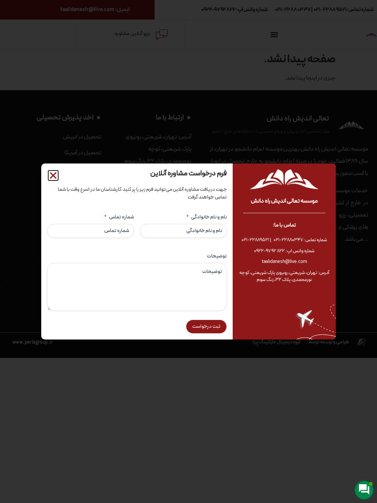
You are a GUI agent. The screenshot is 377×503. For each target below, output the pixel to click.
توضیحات (217, 256)
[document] (188, 251)
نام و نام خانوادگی (206, 217)
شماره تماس (119, 217)
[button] (53, 175)
